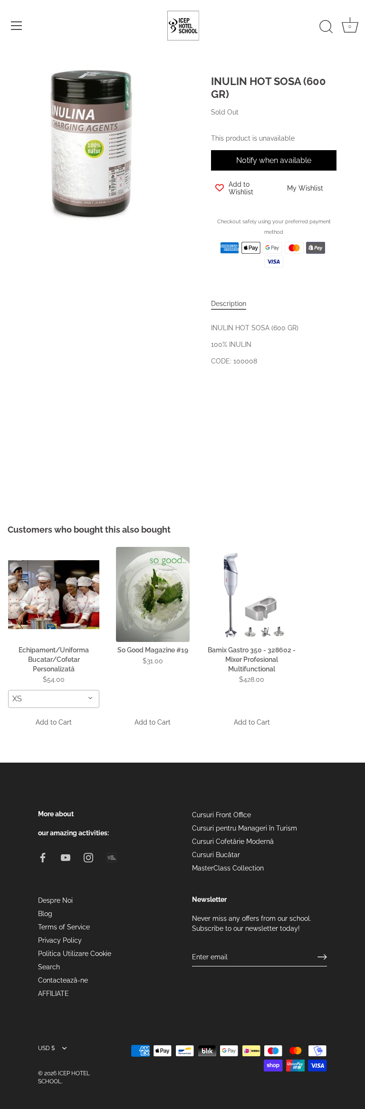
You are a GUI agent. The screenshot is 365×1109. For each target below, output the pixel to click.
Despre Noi (55, 900)
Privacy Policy (60, 940)
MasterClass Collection (228, 868)
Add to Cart (54, 722)
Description (228, 303)
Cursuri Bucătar (216, 855)
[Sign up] (322, 957)
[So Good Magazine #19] (152, 594)
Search (49, 967)
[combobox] (53, 699)
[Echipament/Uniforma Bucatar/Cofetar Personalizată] (53, 594)
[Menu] (16, 25)
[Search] (326, 27)
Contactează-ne (63, 980)
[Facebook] (43, 857)
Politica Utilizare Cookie (74, 953)
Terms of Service (64, 927)
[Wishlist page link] (221, 282)
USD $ (46, 1048)
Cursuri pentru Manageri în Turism (244, 828)
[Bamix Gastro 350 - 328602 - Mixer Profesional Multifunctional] (252, 594)
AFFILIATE (53, 993)
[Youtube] (65, 857)
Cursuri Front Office (221, 815)
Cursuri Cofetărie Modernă (233, 841)
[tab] (233, 304)
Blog (45, 914)
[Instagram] (88, 857)
